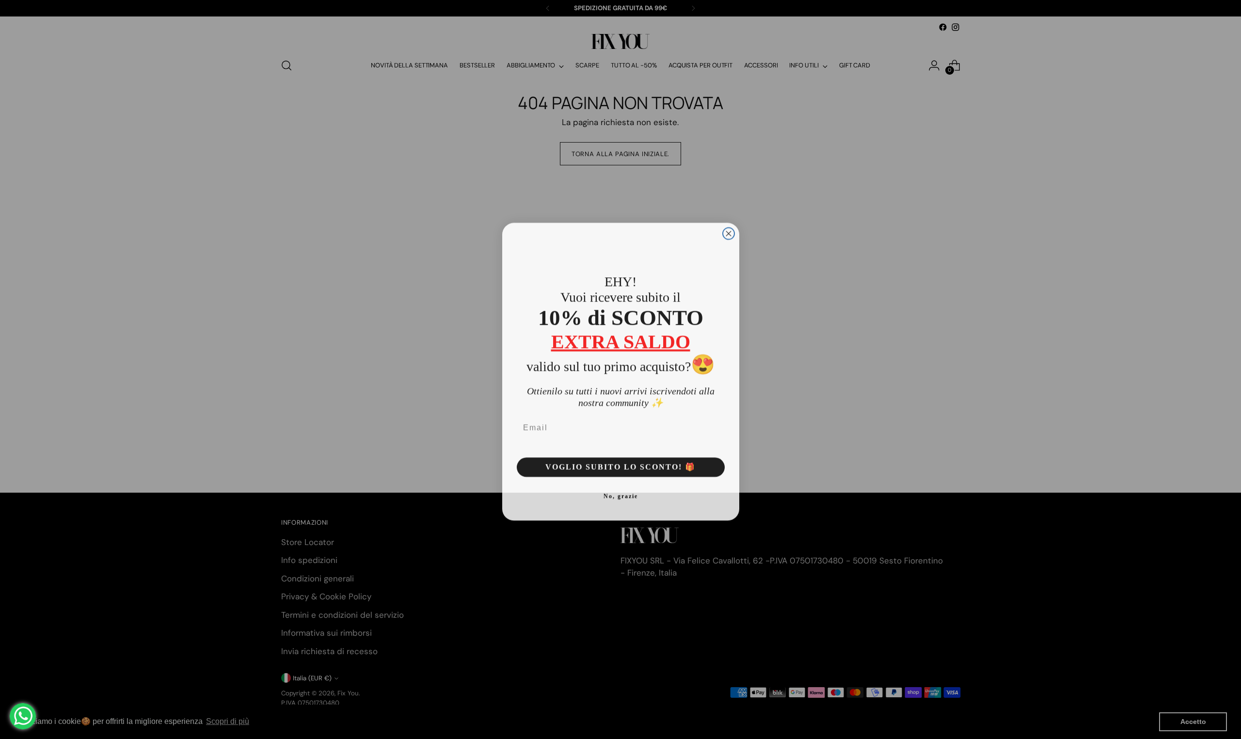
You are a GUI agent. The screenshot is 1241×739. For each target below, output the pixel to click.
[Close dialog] (728, 231)
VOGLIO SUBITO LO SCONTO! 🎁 (620, 465)
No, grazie (621, 494)
